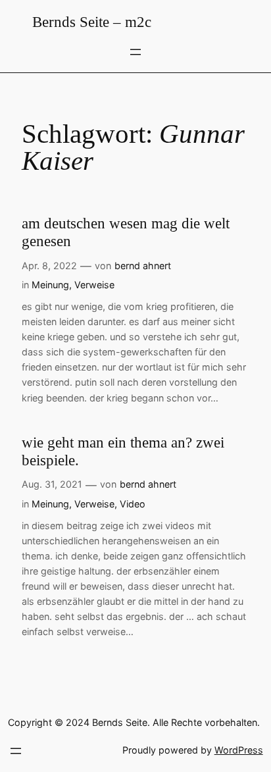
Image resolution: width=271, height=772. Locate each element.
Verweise (94, 284)
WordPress (238, 750)
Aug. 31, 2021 (52, 484)
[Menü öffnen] (135, 52)
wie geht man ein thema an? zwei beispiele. (123, 451)
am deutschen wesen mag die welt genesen (126, 232)
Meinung (50, 284)
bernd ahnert (142, 265)
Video (132, 503)
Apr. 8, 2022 (49, 265)
